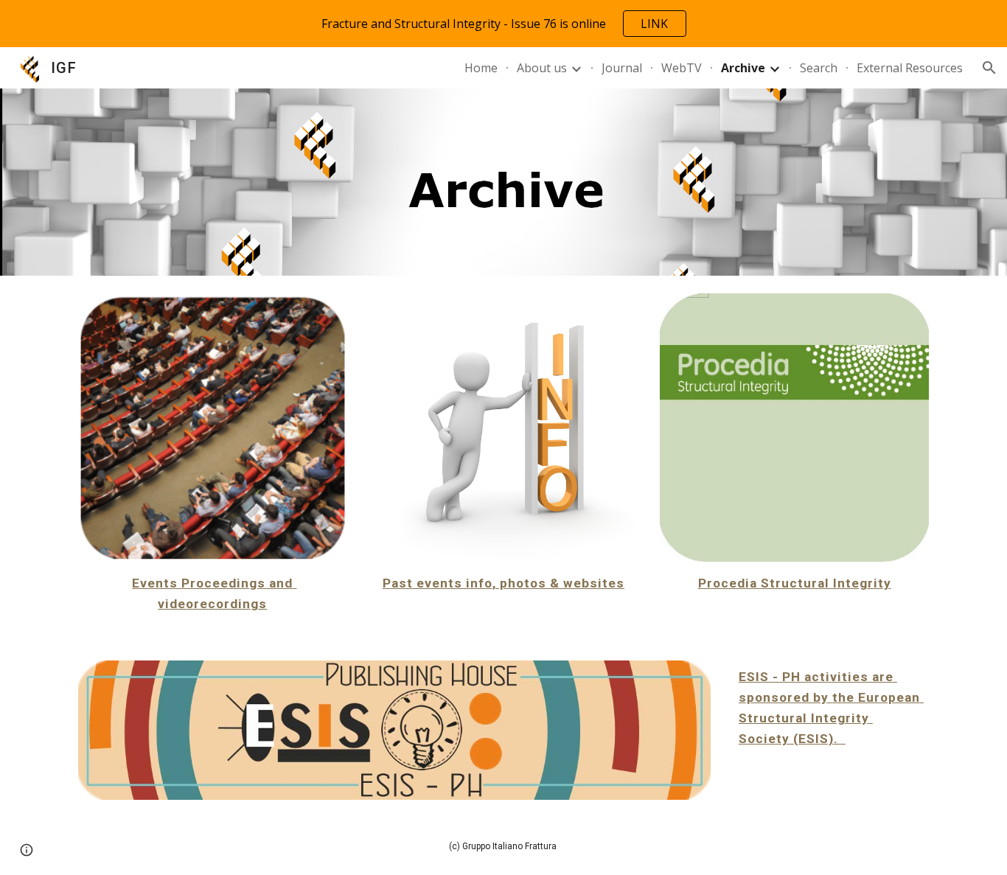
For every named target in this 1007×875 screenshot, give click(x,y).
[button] (989, 68)
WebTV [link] (681, 68)
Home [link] (481, 68)
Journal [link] (622, 68)
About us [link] (542, 68)
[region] (503, 23)
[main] (212, 593)
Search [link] (818, 68)
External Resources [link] (910, 68)
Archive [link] (743, 68)
